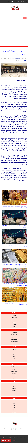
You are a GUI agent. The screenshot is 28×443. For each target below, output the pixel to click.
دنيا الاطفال (14, 390)
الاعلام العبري (14, 332)
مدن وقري (14, 368)
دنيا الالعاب (14, 395)
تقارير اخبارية (14, 324)
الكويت (14, 407)
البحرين (14, 403)
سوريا (14, 343)
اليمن (14, 358)
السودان (14, 349)
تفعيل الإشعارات (6, 440)
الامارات (14, 409)
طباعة (24, 60)
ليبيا (14, 354)
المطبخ (14, 392)
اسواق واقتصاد (18, 58)
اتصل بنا (25, 1)
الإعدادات (20, 1)
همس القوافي (14, 317)
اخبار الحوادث (14, 386)
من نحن (15, 1)
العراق (14, 326)
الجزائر (14, 356)
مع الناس (14, 315)
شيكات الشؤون (14, 337)
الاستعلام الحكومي (14, 341)
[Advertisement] (14, 31)
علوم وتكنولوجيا (14, 371)
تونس (14, 351)
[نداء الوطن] (14, 423)
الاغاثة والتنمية (14, 334)
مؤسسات (14, 375)
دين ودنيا (14, 383)
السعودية (14, 412)
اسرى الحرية (14, 322)
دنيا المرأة (14, 388)
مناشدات (14, 400)
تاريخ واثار (14, 373)
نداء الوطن (14, 440)
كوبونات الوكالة (14, 339)
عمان (14, 360)
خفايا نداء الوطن (14, 319)
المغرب (14, 377)
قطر (14, 405)
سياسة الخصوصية (10, 1)
